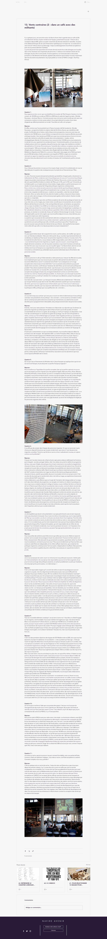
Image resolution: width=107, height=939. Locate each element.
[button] (88, 11)
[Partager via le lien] (33, 851)
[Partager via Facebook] (25, 851)
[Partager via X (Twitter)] (29, 851)
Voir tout (88, 864)
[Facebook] (24, 931)
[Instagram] (30, 931)
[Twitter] (27, 931)
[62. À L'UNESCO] (53, 874)
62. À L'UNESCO (49, 883)
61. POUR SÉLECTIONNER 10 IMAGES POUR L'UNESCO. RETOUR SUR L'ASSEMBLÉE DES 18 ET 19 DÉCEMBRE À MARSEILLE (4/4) (78, 884)
